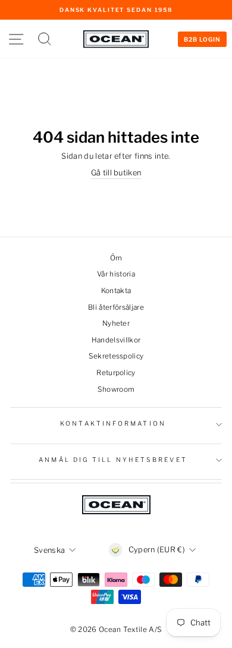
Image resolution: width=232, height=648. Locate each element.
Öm (116, 258)
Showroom (116, 389)
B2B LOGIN (202, 39)
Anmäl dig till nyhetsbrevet (113, 460)
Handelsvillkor (116, 340)
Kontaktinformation (113, 423)
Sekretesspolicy (116, 356)
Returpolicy (116, 373)
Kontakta (116, 291)
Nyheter (116, 323)
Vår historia (116, 274)
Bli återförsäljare (116, 307)
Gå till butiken (116, 172)
